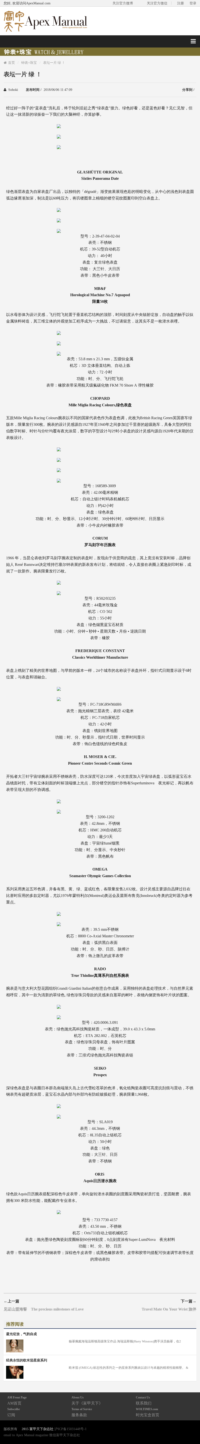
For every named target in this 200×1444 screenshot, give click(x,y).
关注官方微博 (122, 3)
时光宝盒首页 (147, 1412)
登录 (193, 3)
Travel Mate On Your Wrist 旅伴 (169, 1309)
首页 (11, 62)
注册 (180, 3)
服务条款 (81, 1412)
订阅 (13, 1412)
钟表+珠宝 (29, 62)
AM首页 (17, 1400)
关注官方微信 (157, 3)
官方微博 (190, 1428)
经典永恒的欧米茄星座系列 (26, 1360)
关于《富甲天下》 (87, 1400)
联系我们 (143, 1400)
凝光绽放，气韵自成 (21, 1334)
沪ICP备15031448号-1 (70, 1429)
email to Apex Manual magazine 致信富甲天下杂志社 (42, 1435)
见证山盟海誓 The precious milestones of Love (44, 1309)
